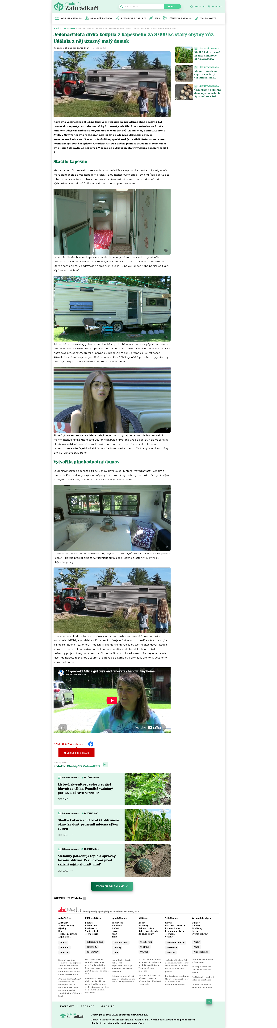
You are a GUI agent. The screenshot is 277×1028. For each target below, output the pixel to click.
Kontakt (67, 1006)
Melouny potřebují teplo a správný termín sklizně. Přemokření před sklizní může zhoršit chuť (87, 860)
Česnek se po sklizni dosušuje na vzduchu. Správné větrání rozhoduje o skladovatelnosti (208, 96)
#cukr (196, 942)
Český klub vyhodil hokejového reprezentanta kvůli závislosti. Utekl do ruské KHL (122, 966)
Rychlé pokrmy (200, 934)
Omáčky (196, 925)
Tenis (114, 937)
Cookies (108, 1006)
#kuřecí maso (200, 952)
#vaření (144, 952)
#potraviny (92, 952)
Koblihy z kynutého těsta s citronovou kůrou (201, 970)
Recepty (196, 931)
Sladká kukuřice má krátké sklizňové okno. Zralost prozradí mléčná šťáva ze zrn (88, 824)
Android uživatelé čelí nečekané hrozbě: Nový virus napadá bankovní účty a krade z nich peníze (177, 966)
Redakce (88, 1006)
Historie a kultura (175, 925)
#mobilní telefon (176, 942)
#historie (172, 947)
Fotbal (115, 928)
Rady (60, 931)
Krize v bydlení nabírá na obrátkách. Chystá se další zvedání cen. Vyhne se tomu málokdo (149, 965)
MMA (114, 934)
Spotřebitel (91, 931)
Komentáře (91, 925)
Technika (170, 934)
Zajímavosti (208, 18)
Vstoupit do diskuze (77, 752)
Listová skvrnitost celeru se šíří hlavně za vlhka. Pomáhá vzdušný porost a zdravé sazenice (85, 789)
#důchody (92, 947)
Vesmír (169, 937)
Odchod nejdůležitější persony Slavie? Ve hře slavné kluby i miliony (123, 979)
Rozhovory (91, 928)
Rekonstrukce (146, 928)
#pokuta (144, 947)
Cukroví (196, 923)
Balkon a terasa (71, 18)
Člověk (168, 923)
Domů (56, 28)
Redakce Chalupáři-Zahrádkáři (71, 48)
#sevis (63, 942)
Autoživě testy (66, 925)
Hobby (141, 923)
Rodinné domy (146, 934)
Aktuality (63, 923)
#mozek (171, 952)
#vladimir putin (95, 942)
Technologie (91, 934)
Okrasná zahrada (101, 18)
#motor (64, 952)
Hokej (115, 931)
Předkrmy (197, 928)
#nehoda (64, 947)
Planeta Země (172, 928)
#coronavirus (120, 942)
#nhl (115, 952)
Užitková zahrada (180, 18)
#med (196, 947)
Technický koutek (67, 934)
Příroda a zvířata (174, 931)
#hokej (117, 947)
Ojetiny (62, 928)
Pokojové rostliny (133, 18)
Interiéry (143, 925)
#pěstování (146, 942)
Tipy (157, 18)
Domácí (89, 923)
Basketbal (117, 923)
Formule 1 (117, 925)
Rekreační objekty (148, 931)
